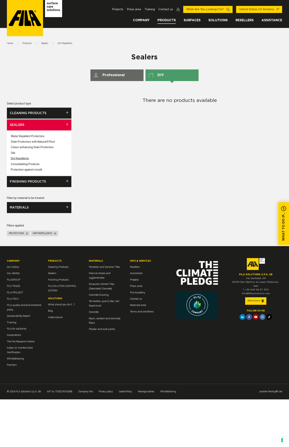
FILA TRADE (13, 285)
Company (141, 20)
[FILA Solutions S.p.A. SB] (34, 18)
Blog (50, 310)
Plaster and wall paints (102, 329)
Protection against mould (26, 169)
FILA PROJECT (15, 292)
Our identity (13, 273)
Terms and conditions (142, 311)
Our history (13, 266)
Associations (14, 334)
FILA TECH (13, 298)
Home (10, 43)
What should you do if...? (61, 304)
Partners (12, 364)
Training (149, 9)
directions (254, 300)
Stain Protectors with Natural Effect (33, 141)
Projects (117, 9)
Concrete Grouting (99, 294)
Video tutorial (55, 317)
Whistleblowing (15, 358)
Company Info (85, 391)
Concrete (93, 311)
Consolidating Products (25, 164)
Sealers (44, 43)
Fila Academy (137, 292)
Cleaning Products (28, 113)
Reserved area (138, 305)
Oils (13, 152)
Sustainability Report (18, 315)
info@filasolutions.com (256, 293)
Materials (19, 207)
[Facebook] (249, 317)
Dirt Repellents (20, 158)
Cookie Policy (125, 391)
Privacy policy (106, 391)
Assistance (271, 20)
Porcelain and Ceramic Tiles (104, 266)
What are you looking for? (205, 9)
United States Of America (257, 9)
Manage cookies (146, 391)
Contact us (165, 9)
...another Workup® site (270, 391)
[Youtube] (256, 317)
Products (166, 20)
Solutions (218, 20)
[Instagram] (262, 317)
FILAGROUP (13, 279)
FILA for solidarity (16, 328)
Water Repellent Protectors (27, 136)
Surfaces (192, 20)
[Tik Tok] (269, 317)
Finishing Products (28, 181)
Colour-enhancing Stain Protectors (32, 147)
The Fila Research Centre (20, 341)
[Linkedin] (242, 317)
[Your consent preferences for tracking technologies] (282, 440)
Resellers (245, 20)
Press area (134, 9)
